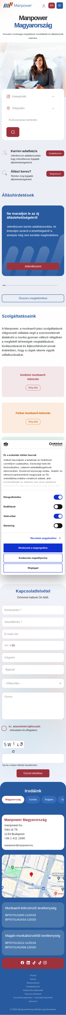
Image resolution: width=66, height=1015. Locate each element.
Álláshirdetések (33, 983)
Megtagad (33, 568)
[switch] (58, 506)
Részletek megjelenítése (43, 538)
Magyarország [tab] (13, 799)
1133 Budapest (14, 834)
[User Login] (45, 7)
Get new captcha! (13, 751)
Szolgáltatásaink (33, 987)
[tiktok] (32, 963)
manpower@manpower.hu (18, 845)
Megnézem (55, 174)
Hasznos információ (33, 994)
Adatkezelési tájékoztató (33, 990)
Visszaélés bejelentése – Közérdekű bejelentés (33, 998)
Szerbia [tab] (33, 799)
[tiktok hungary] (38, 963)
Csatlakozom (55, 153)
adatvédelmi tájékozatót (26, 726)
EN (51, 5)
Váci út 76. (11, 829)
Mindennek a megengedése (33, 548)
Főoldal (33, 976)
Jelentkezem (33, 266)
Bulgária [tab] (49, 799)
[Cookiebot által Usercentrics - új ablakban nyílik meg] (49, 444)
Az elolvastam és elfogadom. (24, 728)
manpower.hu (13, 825)
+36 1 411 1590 (14, 838)
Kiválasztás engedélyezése (33, 558)
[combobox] (7, 645)
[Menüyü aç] (59, 5)
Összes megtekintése (33, 298)
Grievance (33, 1001)
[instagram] (43, 963)
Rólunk (33, 979)
